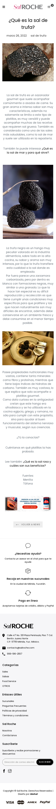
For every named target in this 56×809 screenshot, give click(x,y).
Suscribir (45, 761)
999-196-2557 (14, 653)
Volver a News (30, 524)
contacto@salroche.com (20, 647)
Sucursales (8, 701)
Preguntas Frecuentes (14, 705)
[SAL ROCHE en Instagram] (10, 771)
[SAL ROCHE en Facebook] (4, 771)
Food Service (9, 681)
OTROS (6, 686)
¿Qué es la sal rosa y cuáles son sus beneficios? (30, 464)
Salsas (5, 676)
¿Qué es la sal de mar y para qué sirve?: (30, 150)
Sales (5, 671)
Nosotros (7, 730)
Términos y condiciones (15, 715)
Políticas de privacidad (14, 710)
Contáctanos (9, 735)
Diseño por (28, 794)
